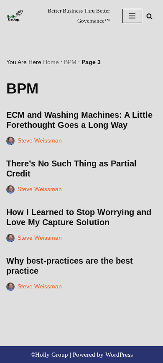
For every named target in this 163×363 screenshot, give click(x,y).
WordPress (119, 354)
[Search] (149, 16)
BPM (70, 62)
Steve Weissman (40, 140)
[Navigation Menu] (132, 16)
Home (51, 62)
